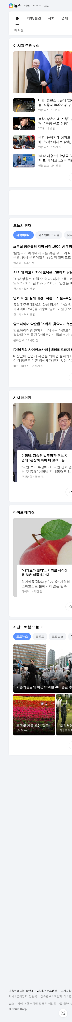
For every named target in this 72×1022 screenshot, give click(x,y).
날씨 (46, 6)
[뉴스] (17, 5)
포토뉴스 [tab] (22, 636)
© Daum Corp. (18, 1009)
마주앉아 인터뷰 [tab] (48, 235)
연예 (27, 6)
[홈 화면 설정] (63, 1013)
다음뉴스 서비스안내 (21, 990)
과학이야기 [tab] (23, 235)
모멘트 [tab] (40, 636)
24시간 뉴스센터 (47, 990)
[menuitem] (17, 18)
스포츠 (36, 6)
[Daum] (11, 5)
